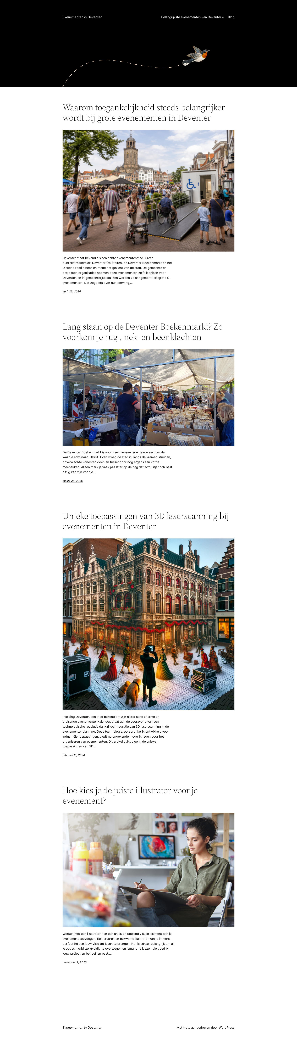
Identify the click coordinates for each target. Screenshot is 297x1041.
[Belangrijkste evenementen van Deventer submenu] (223, 17)
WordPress (226, 1027)
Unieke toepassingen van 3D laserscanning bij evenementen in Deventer (146, 521)
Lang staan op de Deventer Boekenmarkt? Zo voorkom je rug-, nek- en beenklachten (143, 331)
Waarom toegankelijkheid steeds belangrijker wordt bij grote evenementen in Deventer (144, 112)
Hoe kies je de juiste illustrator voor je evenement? (130, 795)
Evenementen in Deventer (82, 17)
